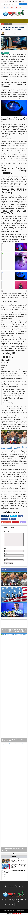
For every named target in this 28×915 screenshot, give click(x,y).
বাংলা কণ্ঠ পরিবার (14, 886)
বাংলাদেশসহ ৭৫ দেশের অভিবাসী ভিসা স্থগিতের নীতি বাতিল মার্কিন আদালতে (12, 599)
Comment (7, 531)
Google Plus (6, 522)
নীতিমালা (6, 886)
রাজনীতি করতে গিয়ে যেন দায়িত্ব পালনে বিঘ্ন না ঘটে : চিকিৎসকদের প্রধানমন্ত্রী (14, 615)
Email (6, 553)
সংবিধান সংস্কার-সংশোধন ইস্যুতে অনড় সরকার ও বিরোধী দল (12, 740)
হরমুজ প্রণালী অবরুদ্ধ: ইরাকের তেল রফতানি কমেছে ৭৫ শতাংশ (18, 871)
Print (23, 522)
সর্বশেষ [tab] (14, 854)
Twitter (14, 516)
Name (6, 548)
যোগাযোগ (21, 886)
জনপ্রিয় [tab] (14, 857)
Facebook (5, 516)
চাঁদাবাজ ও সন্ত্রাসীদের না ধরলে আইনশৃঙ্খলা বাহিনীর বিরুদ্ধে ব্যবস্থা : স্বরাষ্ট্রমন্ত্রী (14, 447)
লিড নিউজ (9, 24)
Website (6, 558)
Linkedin (5, 519)
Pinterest (16, 522)
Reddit (13, 519)
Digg (21, 516)
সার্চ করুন (23, 4)
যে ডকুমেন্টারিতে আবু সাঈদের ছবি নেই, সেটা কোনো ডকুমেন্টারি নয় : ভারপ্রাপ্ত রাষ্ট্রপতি (14, 630)
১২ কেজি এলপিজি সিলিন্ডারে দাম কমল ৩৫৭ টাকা (12, 849)
